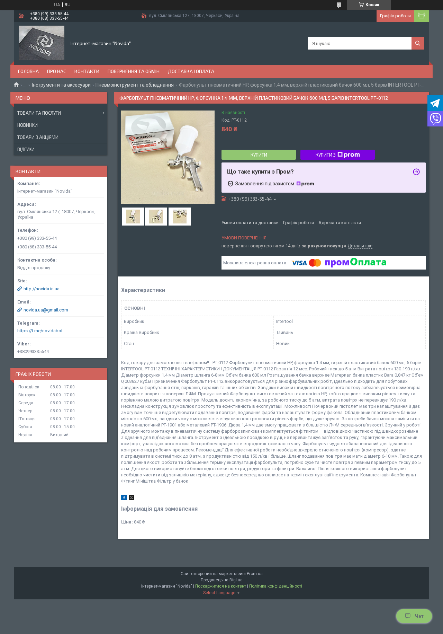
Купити (259, 155)
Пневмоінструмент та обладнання (135, 85)
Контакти (86, 71)
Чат (419, 616)
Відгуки (26, 149)
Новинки (27, 125)
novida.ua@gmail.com (46, 309)
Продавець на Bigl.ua (222, 580)
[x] (131, 498)
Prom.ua (255, 573)
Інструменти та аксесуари (61, 85)
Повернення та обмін (134, 71)
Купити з (326, 155)
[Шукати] (418, 43)
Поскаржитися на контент (220, 586)
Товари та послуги (39, 113)
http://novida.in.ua (42, 288)
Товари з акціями (37, 137)
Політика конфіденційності (275, 586)
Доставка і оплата (191, 71)
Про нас (56, 71)
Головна (28, 71)
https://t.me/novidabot (40, 330)
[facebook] (124, 498)
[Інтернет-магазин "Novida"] (41, 43)
